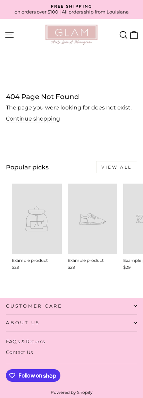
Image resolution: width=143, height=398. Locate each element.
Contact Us (19, 352)
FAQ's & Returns (25, 341)
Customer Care (34, 306)
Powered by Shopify (72, 392)
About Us (23, 322)
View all (116, 167)
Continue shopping (33, 118)
